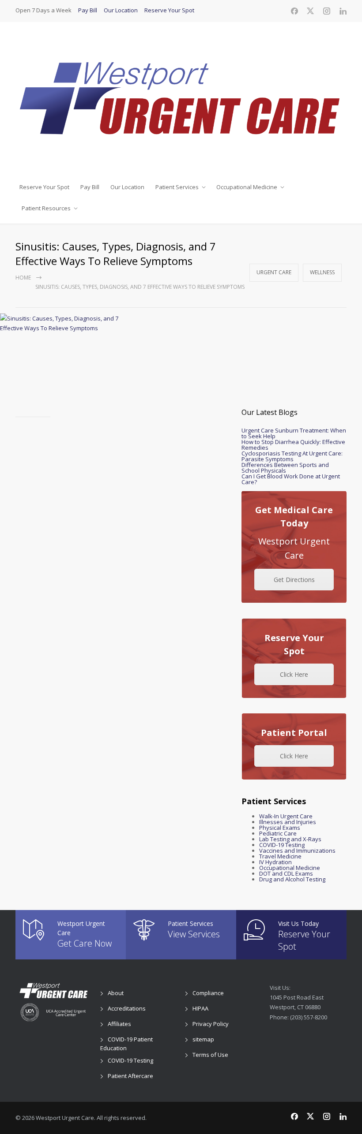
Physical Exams (279, 828)
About (116, 993)
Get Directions (294, 579)
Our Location (121, 10)
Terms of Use (210, 1055)
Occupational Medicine (246, 187)
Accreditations (127, 1008)
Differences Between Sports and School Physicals (285, 467)
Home (23, 277)
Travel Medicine (280, 856)
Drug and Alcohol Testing (292, 879)
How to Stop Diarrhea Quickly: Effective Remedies (293, 444)
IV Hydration (275, 862)
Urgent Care (273, 272)
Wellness (322, 272)
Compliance (208, 993)
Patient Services (177, 187)
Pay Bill (87, 10)
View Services (194, 934)
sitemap (203, 1039)
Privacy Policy (210, 1024)
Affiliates (119, 1024)
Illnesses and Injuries (287, 822)
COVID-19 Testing (282, 845)
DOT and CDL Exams (286, 873)
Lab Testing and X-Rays (290, 839)
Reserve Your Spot (169, 10)
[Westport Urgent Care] (181, 99)
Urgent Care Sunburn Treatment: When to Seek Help (293, 433)
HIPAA (200, 1008)
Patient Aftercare (130, 1076)
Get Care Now (84, 943)
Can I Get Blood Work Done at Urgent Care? (290, 479)
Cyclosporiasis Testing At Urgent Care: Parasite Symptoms (292, 456)
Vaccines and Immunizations (297, 850)
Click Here (294, 674)
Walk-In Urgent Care (286, 816)
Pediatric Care (278, 833)
